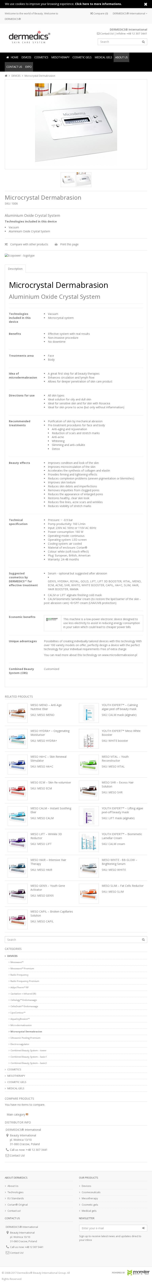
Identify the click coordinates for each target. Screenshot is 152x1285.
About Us (121, 57)
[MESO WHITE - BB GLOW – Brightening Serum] (89, 868)
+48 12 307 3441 (137, 33)
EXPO (28, 67)
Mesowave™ (16, 962)
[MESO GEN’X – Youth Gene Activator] (18, 894)
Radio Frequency (19, 974)
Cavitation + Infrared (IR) (23, 993)
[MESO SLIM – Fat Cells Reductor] (89, 894)
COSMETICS (41, 57)
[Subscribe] (143, 1228)
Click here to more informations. (98, 4)
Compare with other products (29, 244)
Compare (100, 13)
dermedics (29, 37)
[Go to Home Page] (6, 75)
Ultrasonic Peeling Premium (25, 1037)
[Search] (143, 42)
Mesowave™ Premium (22, 968)
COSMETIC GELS (81, 57)
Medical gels (89, 1210)
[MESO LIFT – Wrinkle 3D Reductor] (18, 842)
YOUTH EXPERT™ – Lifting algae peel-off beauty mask (122, 810)
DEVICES (26, 57)
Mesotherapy (90, 1198)
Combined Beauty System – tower (28, 1050)
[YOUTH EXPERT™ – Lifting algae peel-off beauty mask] (89, 816)
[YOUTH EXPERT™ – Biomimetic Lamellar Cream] (89, 842)
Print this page (69, 244)
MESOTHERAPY (60, 57)
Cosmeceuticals (91, 1192)
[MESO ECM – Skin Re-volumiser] (18, 790)
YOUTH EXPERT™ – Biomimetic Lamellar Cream (122, 836)
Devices (86, 1186)
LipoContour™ (17, 1012)
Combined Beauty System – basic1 (28, 1056)
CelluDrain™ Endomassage (24, 1006)
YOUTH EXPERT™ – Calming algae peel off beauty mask (120, 707)
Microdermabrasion (21, 1025)
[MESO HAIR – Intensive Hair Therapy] (18, 868)
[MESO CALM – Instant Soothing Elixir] (18, 816)
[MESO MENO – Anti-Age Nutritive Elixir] (18, 713)
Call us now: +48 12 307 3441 (29, 1150)
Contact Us (14, 67)
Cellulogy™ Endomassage (23, 999)
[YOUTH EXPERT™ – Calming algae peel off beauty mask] (89, 713)
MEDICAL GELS (103, 57)
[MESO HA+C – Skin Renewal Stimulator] (18, 764)
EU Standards (16, 1198)
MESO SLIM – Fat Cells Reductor (122, 886)
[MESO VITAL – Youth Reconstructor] (89, 764)
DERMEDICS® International (129, 13)
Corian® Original (18, 1204)
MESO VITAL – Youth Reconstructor (115, 758)
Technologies (16, 1192)
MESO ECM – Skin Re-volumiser (50, 782)
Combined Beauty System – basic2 (28, 1063)
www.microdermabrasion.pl (119, 655)
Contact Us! (107, 33)
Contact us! (14, 1210)
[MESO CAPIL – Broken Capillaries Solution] (18, 919)
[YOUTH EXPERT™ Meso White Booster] (89, 739)
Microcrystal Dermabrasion (26, 1031)
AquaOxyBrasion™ (19, 1018)
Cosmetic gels (90, 1204)
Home (14, 57)
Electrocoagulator (19, 1044)
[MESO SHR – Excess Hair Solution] (89, 790)
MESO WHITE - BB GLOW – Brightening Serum (119, 862)
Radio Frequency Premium (24, 981)
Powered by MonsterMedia (130, 1273)
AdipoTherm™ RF (19, 987)
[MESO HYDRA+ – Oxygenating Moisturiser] (18, 739)
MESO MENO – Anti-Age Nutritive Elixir (46, 707)
